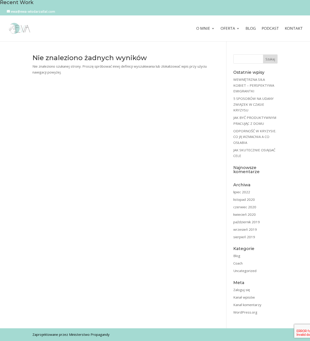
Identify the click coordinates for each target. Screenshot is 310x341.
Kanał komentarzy (247, 304)
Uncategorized (244, 270)
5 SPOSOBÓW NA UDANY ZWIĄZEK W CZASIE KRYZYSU (253, 104)
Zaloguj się (241, 289)
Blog (251, 29)
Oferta (228, 29)
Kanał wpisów (244, 297)
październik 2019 (246, 222)
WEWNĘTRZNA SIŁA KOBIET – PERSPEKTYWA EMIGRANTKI (253, 85)
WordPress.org (245, 312)
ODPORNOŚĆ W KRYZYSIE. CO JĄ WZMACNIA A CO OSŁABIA (254, 137)
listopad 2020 (244, 199)
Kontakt (294, 29)
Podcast (270, 29)
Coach (238, 263)
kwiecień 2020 (244, 214)
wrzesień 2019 (245, 229)
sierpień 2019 (244, 237)
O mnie (203, 29)
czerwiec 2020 (244, 207)
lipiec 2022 (241, 192)
